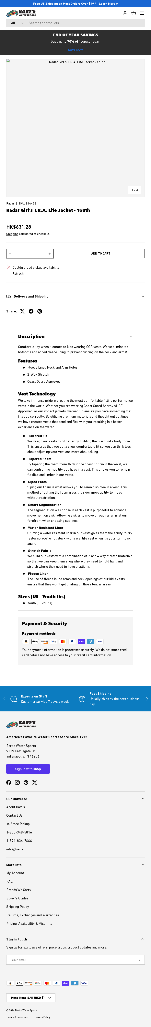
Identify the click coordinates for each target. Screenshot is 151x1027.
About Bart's (15, 807)
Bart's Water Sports (26, 1010)
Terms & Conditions (17, 1017)
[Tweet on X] (22, 311)
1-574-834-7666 (19, 841)
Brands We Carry (18, 890)
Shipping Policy (17, 907)
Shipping (12, 234)
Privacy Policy (42, 1017)
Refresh (18, 273)
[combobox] (75, 23)
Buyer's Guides (17, 898)
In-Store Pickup (18, 824)
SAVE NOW (75, 50)
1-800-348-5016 (19, 832)
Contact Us (14, 815)
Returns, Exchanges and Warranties (32, 915)
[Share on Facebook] (31, 311)
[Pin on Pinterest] (39, 311)
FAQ (9, 881)
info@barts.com (18, 849)
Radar (10, 203)
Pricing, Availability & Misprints (29, 923)
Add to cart (100, 253)
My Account (15, 873)
